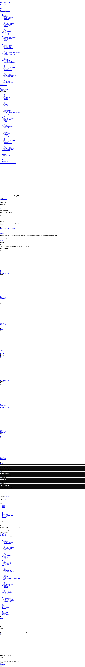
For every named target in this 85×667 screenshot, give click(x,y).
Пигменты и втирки (7, 25)
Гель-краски (6, 21)
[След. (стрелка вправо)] (1, 666)
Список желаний (3, 225)
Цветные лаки (6, 19)
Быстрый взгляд (3, 270)
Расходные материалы (6, 64)
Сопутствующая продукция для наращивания (12, 52)
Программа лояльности (6, 513)
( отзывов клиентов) (4, 199)
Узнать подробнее (3, 633)
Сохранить (5, 532)
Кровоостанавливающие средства (10, 75)
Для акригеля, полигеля (8, 38)
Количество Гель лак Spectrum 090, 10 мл (8, 661)
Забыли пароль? (3, 630)
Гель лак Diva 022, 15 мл (4, 434)
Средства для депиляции (8, 48)
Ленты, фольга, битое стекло (9, 23)
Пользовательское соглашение (7, 514)
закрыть (1, 618)
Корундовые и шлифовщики (9, 80)
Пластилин (6, 26)
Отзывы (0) (2, 240)
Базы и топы (6, 16)
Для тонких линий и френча (9, 42)
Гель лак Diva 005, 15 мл (4, 380)
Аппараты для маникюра (8, 55)
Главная (1, 163)
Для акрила (6, 39)
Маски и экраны (7, 68)
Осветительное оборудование (9, 63)
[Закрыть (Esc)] (0, 665)
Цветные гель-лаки (7, 18)
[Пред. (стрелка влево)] (0, 666)
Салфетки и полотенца (8, 70)
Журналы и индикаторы (8, 74)
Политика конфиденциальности (7, 515)
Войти (2, 628)
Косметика (4, 44)
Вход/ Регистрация (5, 614)
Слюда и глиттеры (7, 28)
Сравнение (2, 269)
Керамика (6, 79)
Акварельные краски (7, 20)
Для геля (5, 40)
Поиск (2, 84)
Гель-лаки (4, 15)
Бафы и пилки (6, 65)
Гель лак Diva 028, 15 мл (4, 353)
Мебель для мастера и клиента (9, 62)
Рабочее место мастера (6, 60)
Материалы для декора (8, 24)
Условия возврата (5, 516)
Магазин (4, 163)
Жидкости (6, 66)
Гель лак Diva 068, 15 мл (4, 300)
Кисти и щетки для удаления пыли (10, 67)
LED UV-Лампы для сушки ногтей (10, 54)
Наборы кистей (6, 43)
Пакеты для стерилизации (8, 76)
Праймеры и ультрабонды (8, 17)
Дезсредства (6, 73)
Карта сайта (4, 517)
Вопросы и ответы (5, 512)
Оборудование (4, 53)
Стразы (5, 30)
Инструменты (4, 32)
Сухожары (6, 58)
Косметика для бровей (8, 45)
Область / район (3, 529)
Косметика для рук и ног (8, 46)
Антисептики (6, 72)
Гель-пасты (6, 22)
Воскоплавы (6, 56)
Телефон (2, 622)
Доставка (3, 506)
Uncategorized (4, 14)
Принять (8, 633)
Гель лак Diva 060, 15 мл (4, 460)
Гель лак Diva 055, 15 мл (4, 273)
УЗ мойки (6, 59)
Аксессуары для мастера (8, 61)
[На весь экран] (2, 665)
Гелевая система (7, 51)
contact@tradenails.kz (6, 499)
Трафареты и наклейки (8, 31)
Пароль (1, 626)
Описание (4, 230)
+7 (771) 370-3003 (7, 496)
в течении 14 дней (9, 218)
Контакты (4, 508)
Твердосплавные (7, 81)
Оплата (3, 507)
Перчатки (6, 69)
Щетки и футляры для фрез (8, 82)
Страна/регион (3, 527)
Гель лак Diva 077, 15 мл (4, 407)
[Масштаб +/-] (3, 665)
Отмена (2, 532)
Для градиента (6, 41)
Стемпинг (6, 29)
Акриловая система (7, 50)
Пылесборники (6, 57)
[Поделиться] (1, 665)
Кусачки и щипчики (7, 34)
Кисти (3, 36)
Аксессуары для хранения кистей (10, 37)
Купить (2, 662)
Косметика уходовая (7, 47)
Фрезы (3, 77)
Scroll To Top (2, 631)
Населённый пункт (3, 530)
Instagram (3, 501)
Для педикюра (6, 33)
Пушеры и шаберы (7, 35)
